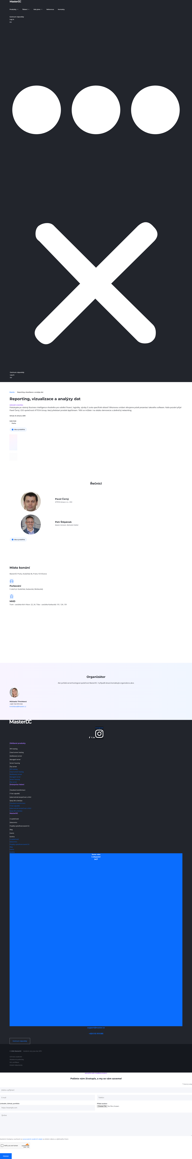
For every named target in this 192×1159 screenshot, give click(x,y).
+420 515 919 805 (96, 1033)
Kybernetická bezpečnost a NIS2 (20, 797)
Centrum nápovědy (17, 17)
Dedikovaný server (16, 756)
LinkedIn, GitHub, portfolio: (10, 1103)
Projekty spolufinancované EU (19, 826)
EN (11, 22)
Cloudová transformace (17, 790)
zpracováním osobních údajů (32, 1139)
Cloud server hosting (17, 752)
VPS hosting (14, 749)
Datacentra (13, 822)
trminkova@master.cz (18, 706)
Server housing (15, 763)
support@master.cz (96, 1027)
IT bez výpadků (15, 793)
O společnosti (14, 819)
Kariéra (12, 837)
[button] (14, 9)
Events (12, 392)
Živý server (13, 767)
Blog (11, 829)
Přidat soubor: (102, 1103)
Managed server (15, 759)
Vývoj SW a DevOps (16, 801)
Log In (12, 19)
